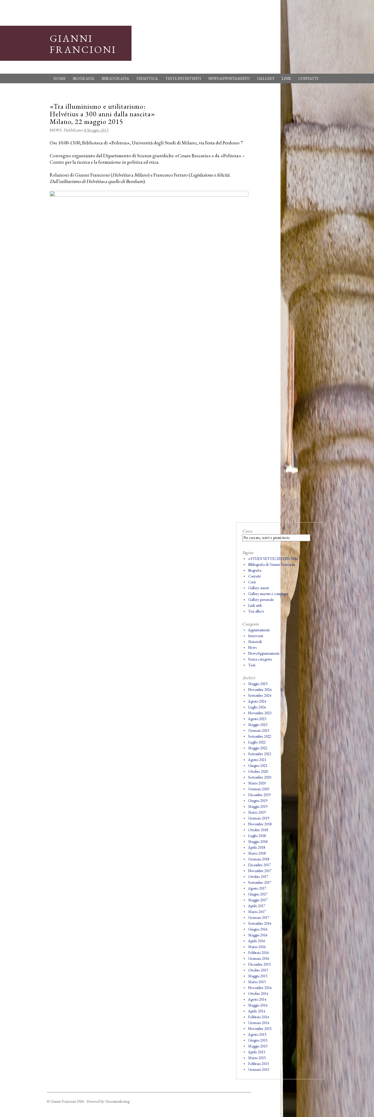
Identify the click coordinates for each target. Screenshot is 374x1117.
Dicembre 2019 (259, 794)
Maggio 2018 (257, 841)
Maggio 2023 (257, 724)
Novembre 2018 (259, 824)
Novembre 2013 (259, 1028)
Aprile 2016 (256, 940)
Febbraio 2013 (258, 1063)
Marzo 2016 (257, 946)
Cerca (247, 531)
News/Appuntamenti (229, 78)
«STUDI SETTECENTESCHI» (273, 558)
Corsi (252, 582)
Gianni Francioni (83, 44)
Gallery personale (261, 599)
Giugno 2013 (257, 1040)
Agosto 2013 (257, 1034)
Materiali (255, 641)
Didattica (147, 78)
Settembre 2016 (259, 923)
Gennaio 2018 (258, 859)
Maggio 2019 (257, 806)
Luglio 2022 (257, 742)
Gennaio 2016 (258, 958)
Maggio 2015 (257, 976)
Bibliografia (115, 78)
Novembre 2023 (259, 712)
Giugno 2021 (257, 765)
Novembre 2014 (259, 987)
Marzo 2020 (257, 783)
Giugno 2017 (257, 894)
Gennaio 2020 (258, 788)
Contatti (308, 78)
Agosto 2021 (257, 759)
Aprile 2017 (256, 905)
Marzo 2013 (257, 1057)
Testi (251, 665)
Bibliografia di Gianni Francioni (271, 564)
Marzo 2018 (257, 853)
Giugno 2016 (257, 929)
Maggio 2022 (257, 748)
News (56, 130)
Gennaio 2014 (258, 1022)
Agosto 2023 (257, 718)
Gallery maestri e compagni (268, 593)
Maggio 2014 (257, 1005)
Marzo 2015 (257, 981)
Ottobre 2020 (258, 771)
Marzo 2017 (257, 911)
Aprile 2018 (256, 847)
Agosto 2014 (257, 999)
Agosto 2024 (257, 701)
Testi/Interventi (183, 78)
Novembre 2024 (259, 689)
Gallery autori (258, 587)
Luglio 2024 (257, 707)
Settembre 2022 (259, 736)
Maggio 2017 (257, 900)
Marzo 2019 (257, 812)
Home (59, 78)
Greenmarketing (117, 1101)
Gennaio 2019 (258, 818)
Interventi (255, 635)
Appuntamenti (259, 629)
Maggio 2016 (257, 935)
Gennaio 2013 (258, 1069)
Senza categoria (260, 659)
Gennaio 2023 (258, 730)
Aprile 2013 (256, 1051)
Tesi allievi (256, 611)
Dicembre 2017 (259, 864)
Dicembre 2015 (259, 964)
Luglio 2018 (257, 835)
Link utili (255, 605)
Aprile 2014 (256, 1011)
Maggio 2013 (257, 1046)
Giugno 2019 (257, 800)
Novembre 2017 (259, 870)
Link (286, 78)
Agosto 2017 (257, 888)
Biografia (83, 78)
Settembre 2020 (259, 777)
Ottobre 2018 (258, 829)
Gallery (265, 78)
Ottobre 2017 (258, 876)
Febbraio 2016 (258, 952)
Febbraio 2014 (258, 1016)
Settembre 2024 (259, 695)
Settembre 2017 (259, 882)
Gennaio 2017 (258, 917)
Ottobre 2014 (258, 993)
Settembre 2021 (259, 753)
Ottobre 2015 (258, 970)
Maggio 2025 (257, 683)
